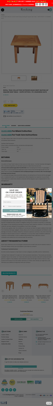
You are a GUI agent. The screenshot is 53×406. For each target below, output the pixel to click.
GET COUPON (14, 210)
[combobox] (5, 206)
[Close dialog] (50, 189)
